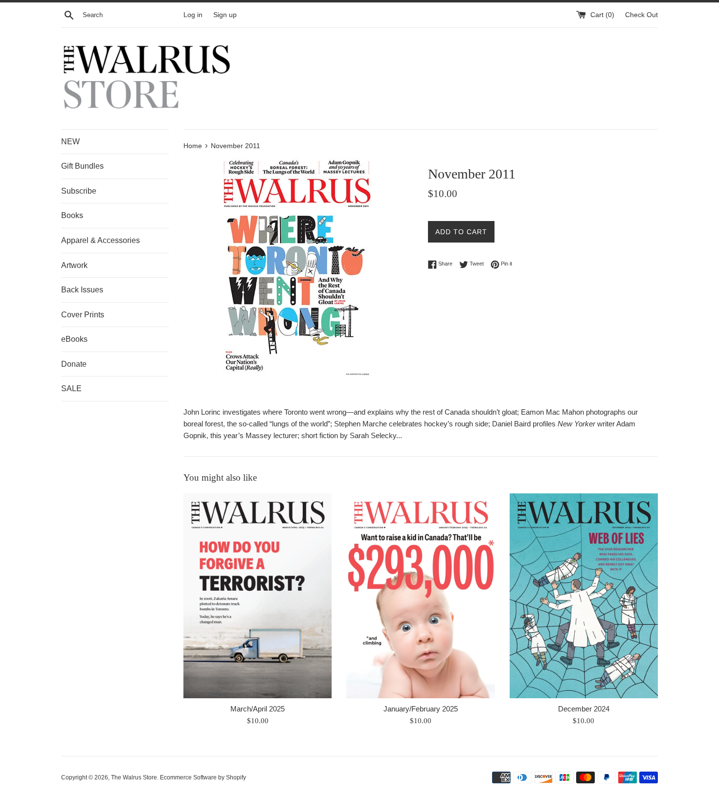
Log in (192, 15)
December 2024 (583, 709)
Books (72, 215)
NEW (70, 141)
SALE (71, 388)
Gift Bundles (82, 166)
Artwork (74, 265)
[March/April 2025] (257, 595)
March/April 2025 (257, 709)
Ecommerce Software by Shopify (203, 777)
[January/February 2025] (420, 595)
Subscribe (78, 191)
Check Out (641, 15)
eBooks (74, 339)
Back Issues (82, 290)
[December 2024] (584, 595)
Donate (74, 364)
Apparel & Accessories (100, 240)
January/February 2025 (420, 709)
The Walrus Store (134, 777)
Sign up (225, 15)
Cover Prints (82, 314)
